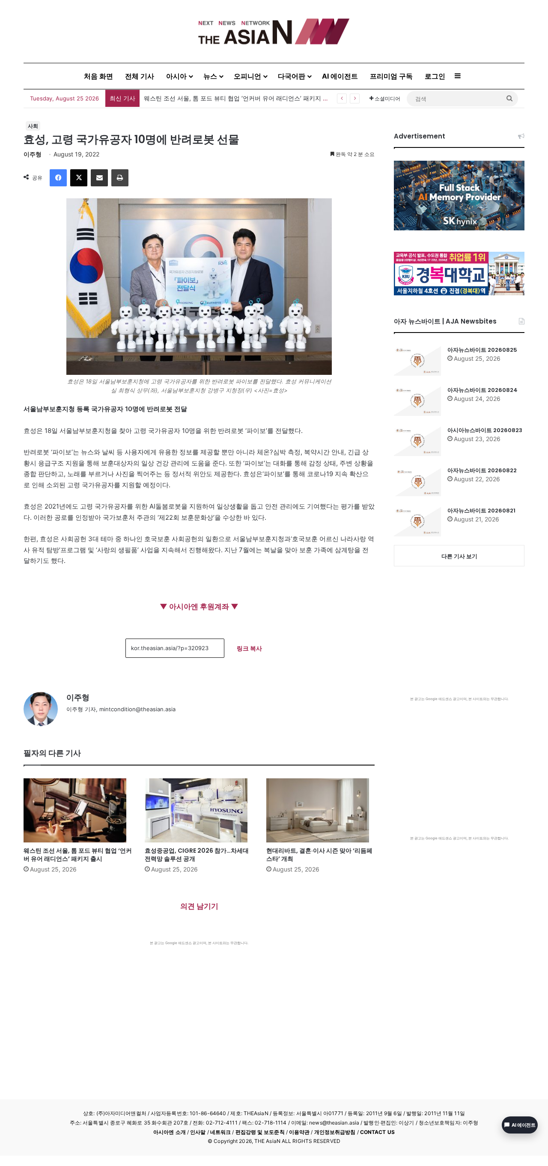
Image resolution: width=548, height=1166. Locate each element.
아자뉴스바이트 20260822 (482, 470)
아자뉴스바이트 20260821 (481, 510)
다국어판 (291, 76)
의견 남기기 (199, 906)
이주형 (33, 154)
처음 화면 (98, 76)
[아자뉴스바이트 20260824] (417, 401)
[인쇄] (119, 177)
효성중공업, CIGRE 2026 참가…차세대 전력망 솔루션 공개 (197, 854)
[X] (78, 177)
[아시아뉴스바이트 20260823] (417, 441)
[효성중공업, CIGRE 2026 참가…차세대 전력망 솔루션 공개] (199, 810)
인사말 (198, 1132)
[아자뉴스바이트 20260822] (417, 481)
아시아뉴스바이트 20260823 (484, 430)
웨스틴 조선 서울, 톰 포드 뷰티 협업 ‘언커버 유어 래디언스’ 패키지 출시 (78, 854)
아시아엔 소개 (169, 1132)
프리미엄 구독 (391, 76)
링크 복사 (249, 648)
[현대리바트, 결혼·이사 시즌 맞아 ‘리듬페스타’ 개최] (320, 810)
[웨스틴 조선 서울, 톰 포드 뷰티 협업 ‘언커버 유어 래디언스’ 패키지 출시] (78, 810)
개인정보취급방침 (335, 1132)
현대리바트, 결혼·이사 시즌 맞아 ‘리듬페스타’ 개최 (319, 854)
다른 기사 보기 (459, 556)
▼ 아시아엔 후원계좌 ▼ (199, 606)
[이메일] (99, 177)
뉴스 (210, 76)
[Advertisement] (199, 1009)
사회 (33, 126)
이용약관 (299, 1132)
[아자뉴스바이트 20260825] (417, 361)
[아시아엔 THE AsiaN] (274, 31)
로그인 (435, 76)
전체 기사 (139, 76)
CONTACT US (377, 1132)
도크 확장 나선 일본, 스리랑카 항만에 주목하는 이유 (213, 98)
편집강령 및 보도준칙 (260, 1132)
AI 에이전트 (340, 76)
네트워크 (220, 1132)
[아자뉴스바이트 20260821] (417, 521)
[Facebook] (58, 177)
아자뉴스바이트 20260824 (482, 390)
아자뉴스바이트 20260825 (482, 350)
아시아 (176, 76)
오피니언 (247, 76)
